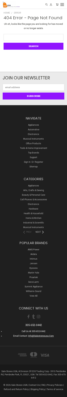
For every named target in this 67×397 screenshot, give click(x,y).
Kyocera (33, 268)
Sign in (27, 162)
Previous (6, 393)
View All (34, 296)
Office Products (33, 143)
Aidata (33, 254)
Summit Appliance (34, 286)
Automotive (33, 129)
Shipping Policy (37, 389)
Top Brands (33, 153)
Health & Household (33, 213)
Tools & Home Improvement (33, 148)
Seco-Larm (33, 282)
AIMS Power (33, 249)
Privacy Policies (55, 385)
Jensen (33, 263)
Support (33, 157)
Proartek (33, 277)
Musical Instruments (33, 139)
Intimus (33, 259)
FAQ (43, 385)
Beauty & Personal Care (33, 195)
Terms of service (55, 389)
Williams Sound (33, 291)
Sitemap (33, 166)
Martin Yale (33, 272)
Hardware (33, 209)
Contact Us (34, 385)
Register (39, 162)
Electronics (33, 134)
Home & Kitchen (33, 218)
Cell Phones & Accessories (33, 199)
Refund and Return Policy (16, 389)
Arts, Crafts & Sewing (33, 190)
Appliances (33, 125)
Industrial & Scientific (33, 222)
